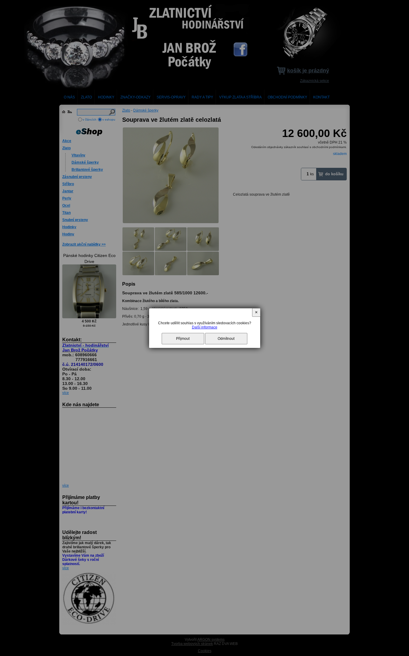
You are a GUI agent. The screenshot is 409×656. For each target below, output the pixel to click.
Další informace (204, 327)
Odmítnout (226, 339)
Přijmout (183, 339)
